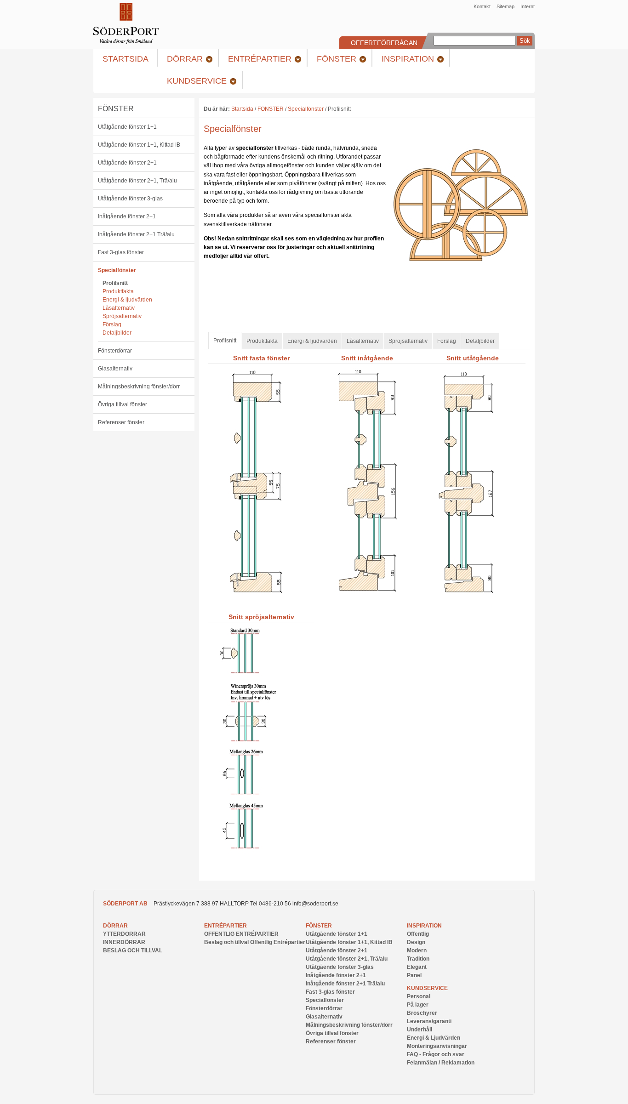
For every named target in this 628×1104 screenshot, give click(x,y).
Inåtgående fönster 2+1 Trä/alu (136, 234)
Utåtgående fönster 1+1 (127, 127)
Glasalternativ (115, 368)
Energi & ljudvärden (127, 299)
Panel (414, 975)
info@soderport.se (315, 903)
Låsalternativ (119, 308)
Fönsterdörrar (115, 350)
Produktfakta (118, 291)
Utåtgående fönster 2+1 (127, 162)
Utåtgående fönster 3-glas (130, 198)
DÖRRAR (115, 925)
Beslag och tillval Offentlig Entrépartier (254, 942)
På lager (417, 1005)
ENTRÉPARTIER (225, 925)
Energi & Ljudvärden (433, 1038)
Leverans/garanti (429, 1021)
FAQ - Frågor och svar (435, 1054)
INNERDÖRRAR (124, 942)
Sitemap (505, 6)
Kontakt (482, 6)
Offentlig (418, 934)
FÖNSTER (116, 109)
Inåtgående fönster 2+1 (127, 216)
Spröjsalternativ (122, 316)
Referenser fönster (121, 422)
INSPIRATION (424, 925)
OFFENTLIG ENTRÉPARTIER (241, 934)
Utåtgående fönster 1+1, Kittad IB (139, 145)
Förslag (112, 324)
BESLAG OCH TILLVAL (132, 950)
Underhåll (419, 1029)
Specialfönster (117, 270)
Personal (418, 996)
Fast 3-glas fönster (121, 252)
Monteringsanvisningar (437, 1046)
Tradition (418, 959)
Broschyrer (422, 1013)
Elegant (417, 967)
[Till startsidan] (126, 42)
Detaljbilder (117, 333)
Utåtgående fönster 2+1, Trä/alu (137, 180)
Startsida (242, 109)
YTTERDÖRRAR (124, 934)
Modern (417, 950)
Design (416, 942)
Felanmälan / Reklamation (440, 1062)
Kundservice (427, 988)
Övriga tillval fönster (122, 404)
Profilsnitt (115, 283)
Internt (527, 6)
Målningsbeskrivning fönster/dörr (139, 386)
